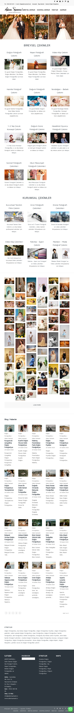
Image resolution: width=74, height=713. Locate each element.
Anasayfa (34, 4)
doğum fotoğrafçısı (50, 633)
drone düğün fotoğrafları (41, 640)
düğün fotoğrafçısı (10, 631)
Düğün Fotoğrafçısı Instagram (64, 443)
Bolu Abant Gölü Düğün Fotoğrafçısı (64, 537)
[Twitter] (57, 1)
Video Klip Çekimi (60, 52)
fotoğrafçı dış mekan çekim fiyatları (47, 635)
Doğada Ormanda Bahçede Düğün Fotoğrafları (36, 490)
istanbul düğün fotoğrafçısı (30, 638)
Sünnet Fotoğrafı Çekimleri (13, 182)
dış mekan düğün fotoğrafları (26, 631)
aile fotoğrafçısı (18, 635)
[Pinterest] (65, 1)
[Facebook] (54, 1)
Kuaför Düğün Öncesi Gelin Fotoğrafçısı (23, 443)
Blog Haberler (41, 4)
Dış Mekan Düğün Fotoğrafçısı (44, 666)
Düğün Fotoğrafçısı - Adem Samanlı (9, 436)
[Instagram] (60, 1)
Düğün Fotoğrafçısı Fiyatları (50, 443)
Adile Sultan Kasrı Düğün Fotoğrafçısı (64, 488)
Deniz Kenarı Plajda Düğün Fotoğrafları (50, 488)
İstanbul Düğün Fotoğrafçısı (52, 4)
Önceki (1, 25)
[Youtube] (68, 1)
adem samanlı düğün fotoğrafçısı (21, 633)
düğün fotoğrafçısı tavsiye (48, 638)
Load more (37, 405)
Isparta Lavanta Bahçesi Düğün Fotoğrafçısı (64, 582)
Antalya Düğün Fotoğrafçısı (50, 580)
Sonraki (72, 25)
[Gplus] (62, 1)
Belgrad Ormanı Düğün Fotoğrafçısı (9, 537)
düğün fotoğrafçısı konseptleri (22, 640)
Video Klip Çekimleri (14, 242)
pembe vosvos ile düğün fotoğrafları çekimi (25, 642)
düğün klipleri (53, 640)
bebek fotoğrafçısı (29, 635)
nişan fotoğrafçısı (38, 633)
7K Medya (28, 708)
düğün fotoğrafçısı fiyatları (45, 631)
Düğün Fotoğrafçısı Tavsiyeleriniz (9, 488)
